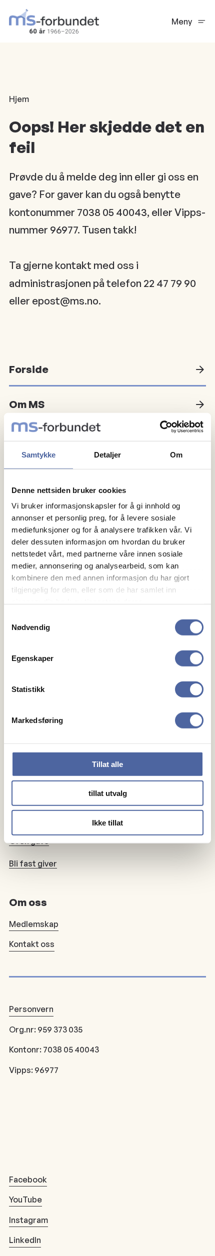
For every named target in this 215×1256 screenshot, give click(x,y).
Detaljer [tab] (108, 454)
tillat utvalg (107, 793)
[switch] (189, 658)
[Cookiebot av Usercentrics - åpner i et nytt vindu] (160, 427)
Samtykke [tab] (39, 454)
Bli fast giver (33, 863)
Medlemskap (33, 924)
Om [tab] (176, 454)
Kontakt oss (31, 944)
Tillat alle (107, 764)
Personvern (31, 1009)
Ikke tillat (107, 822)
